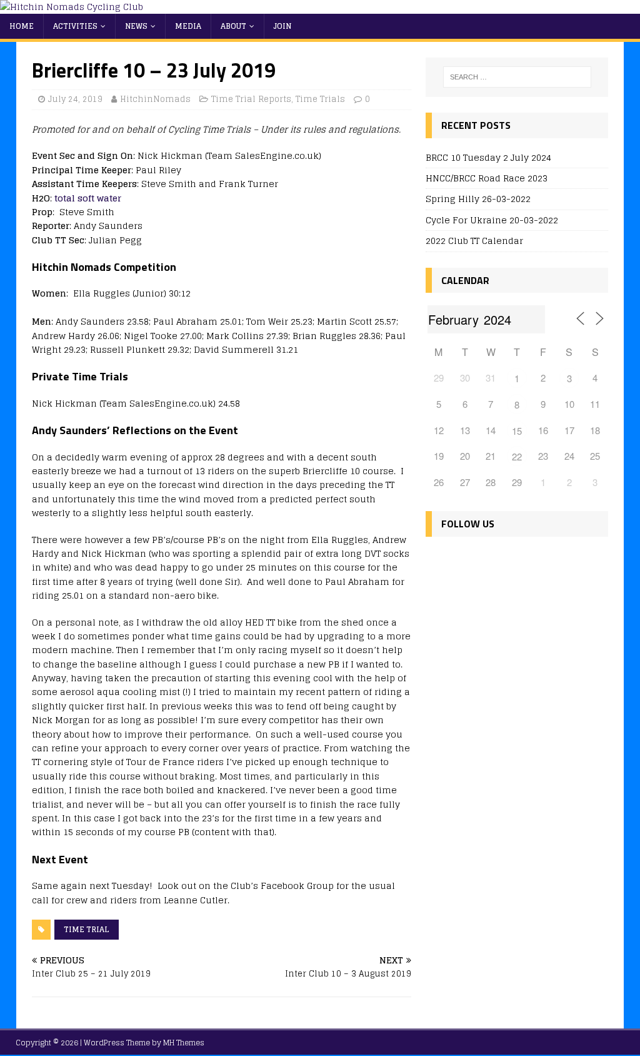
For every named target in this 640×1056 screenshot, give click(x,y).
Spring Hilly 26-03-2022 (478, 198)
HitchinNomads (155, 99)
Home (21, 26)
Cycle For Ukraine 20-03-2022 (492, 220)
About (233, 26)
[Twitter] (464, 560)
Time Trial (86, 929)
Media (188, 26)
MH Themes (183, 1042)
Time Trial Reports (251, 99)
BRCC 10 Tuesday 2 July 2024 (488, 157)
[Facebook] (438, 560)
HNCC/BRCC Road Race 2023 (487, 178)
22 (517, 456)
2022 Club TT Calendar (474, 240)
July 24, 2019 (75, 99)
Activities (75, 26)
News (136, 26)
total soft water (87, 198)
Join (282, 26)
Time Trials (320, 99)
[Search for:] (517, 77)
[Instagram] (491, 560)
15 (517, 430)
